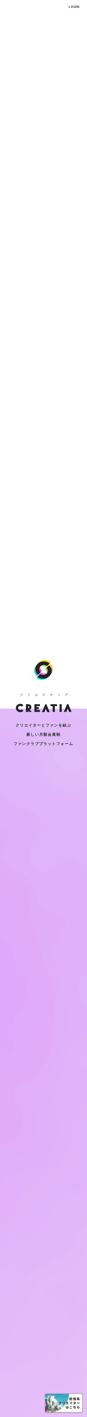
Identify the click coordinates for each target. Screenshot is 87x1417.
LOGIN (74, 7)
